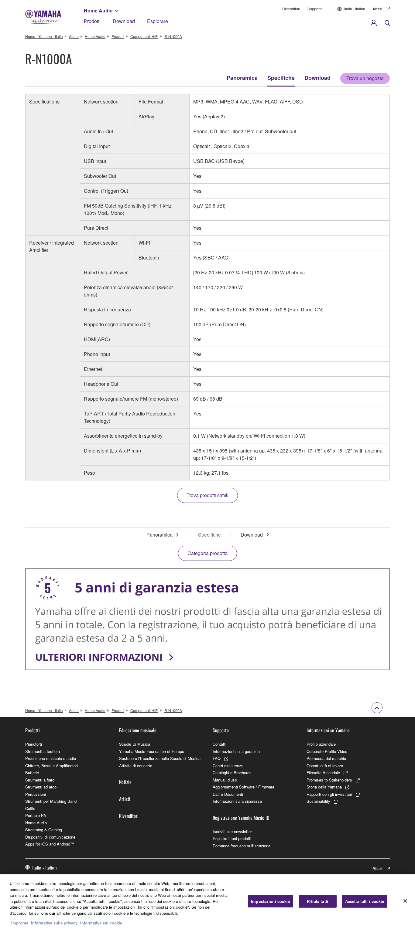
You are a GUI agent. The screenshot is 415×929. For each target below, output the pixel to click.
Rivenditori (291, 8)
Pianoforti (33, 744)
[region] (207, 901)
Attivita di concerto (135, 765)
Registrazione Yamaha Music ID (241, 817)
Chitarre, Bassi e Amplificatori (51, 765)
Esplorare (157, 21)
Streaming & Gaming (43, 829)
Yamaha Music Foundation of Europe (151, 751)
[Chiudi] (405, 901)
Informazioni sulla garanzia (236, 751)
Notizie (125, 781)
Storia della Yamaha (324, 787)
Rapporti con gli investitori (329, 794)
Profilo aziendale (321, 744)
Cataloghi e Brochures (232, 772)
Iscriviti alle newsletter (232, 831)
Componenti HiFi (144, 36)
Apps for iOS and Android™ (49, 844)
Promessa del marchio (326, 758)
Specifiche (281, 78)
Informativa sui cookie (101, 923)
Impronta (19, 923)
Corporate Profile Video (327, 751)
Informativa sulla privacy (54, 923)
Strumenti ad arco (41, 787)
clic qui (48, 913)
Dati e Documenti (228, 794)
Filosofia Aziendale (323, 772)
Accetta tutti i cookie (364, 901)
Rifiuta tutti (317, 901)
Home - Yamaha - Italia (44, 36)
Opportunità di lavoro (325, 765)
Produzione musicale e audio (50, 758)
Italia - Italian (354, 8)
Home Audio (98, 10)
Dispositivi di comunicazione (50, 837)
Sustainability (318, 801)
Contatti (219, 744)
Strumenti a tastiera (42, 751)
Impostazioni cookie (270, 901)
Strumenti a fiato (39, 780)
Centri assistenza (228, 765)
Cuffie (30, 808)
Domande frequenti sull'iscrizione (241, 846)
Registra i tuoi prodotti (232, 838)
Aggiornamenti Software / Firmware (243, 787)
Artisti (124, 798)
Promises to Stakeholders (329, 780)
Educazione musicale (137, 730)
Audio (74, 36)
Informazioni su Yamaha (328, 730)
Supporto (315, 8)
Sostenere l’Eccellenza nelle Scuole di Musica (160, 758)
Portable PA (35, 815)
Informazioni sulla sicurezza (237, 801)
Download (124, 21)
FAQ (217, 758)
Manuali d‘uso (225, 780)
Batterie (32, 772)
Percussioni (35, 794)
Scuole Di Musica (134, 744)
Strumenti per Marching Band (51, 801)
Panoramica (242, 78)
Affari (377, 9)
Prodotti (92, 21)
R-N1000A (173, 36)
